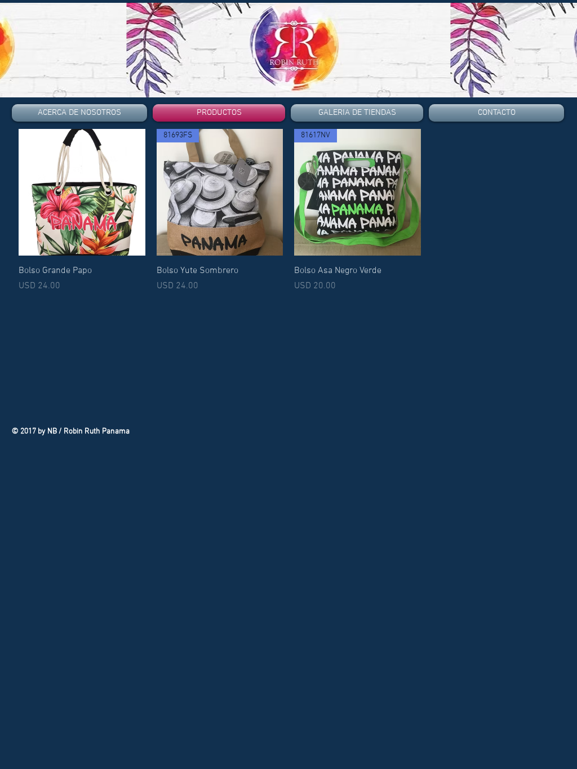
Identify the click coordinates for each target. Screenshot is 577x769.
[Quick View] (82, 192)
